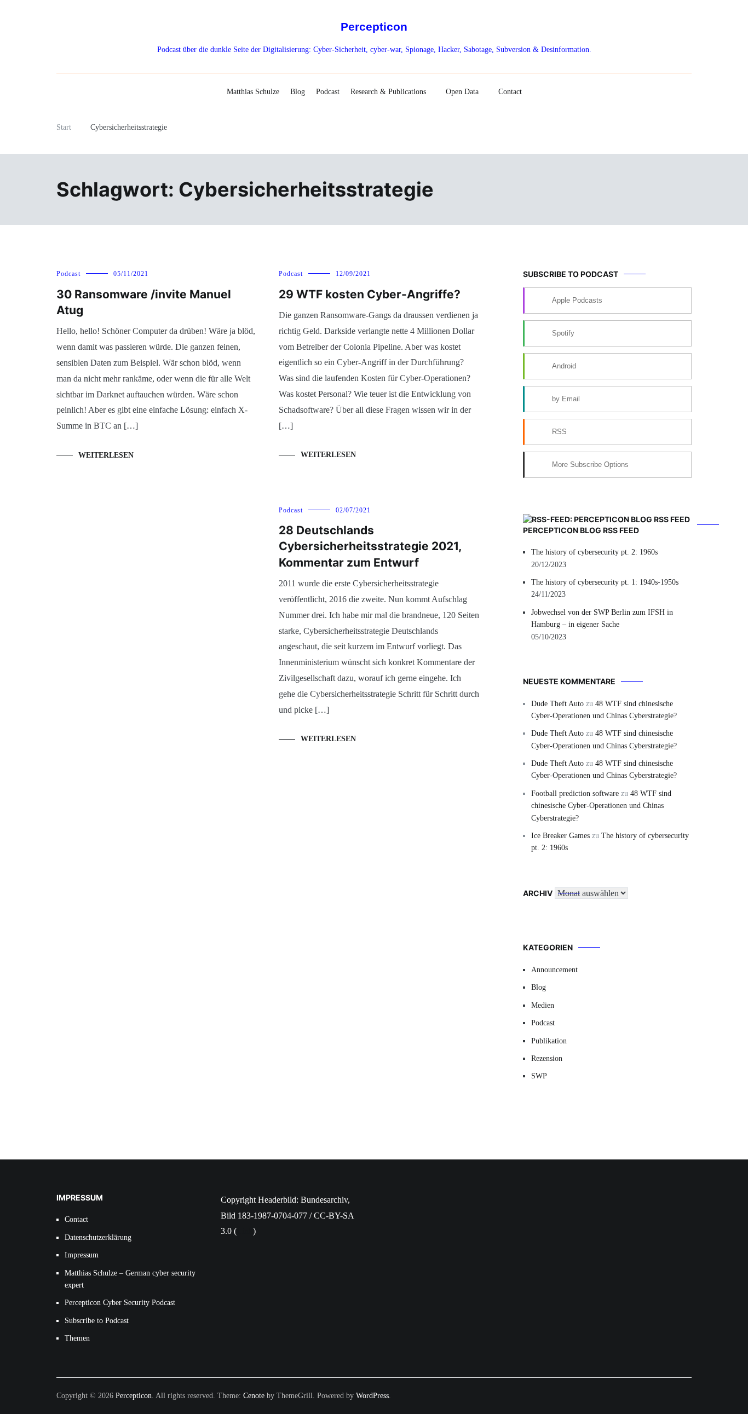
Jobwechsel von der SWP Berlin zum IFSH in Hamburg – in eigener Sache (602, 618)
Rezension (546, 1058)
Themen (77, 1338)
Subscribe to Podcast (97, 1321)
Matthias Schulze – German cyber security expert (130, 1279)
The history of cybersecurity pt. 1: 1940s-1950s (604, 582)
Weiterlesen (106, 455)
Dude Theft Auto (557, 704)
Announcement (554, 970)
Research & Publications (388, 92)
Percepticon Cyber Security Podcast (120, 1302)
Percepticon (374, 26)
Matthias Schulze (253, 92)
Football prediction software (575, 793)
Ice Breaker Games (560, 836)
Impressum (82, 1255)
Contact (510, 92)
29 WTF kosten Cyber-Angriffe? (370, 294)
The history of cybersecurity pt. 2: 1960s (594, 552)
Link (245, 1231)
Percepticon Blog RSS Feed (581, 530)
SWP (539, 1076)
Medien (542, 1005)
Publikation (549, 1041)
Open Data (462, 92)
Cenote (253, 1396)
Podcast (328, 92)
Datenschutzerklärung (98, 1237)
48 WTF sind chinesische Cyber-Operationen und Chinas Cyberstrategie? (601, 805)
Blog (297, 92)
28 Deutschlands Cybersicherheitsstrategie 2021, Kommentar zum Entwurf (370, 546)
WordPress (372, 1396)
